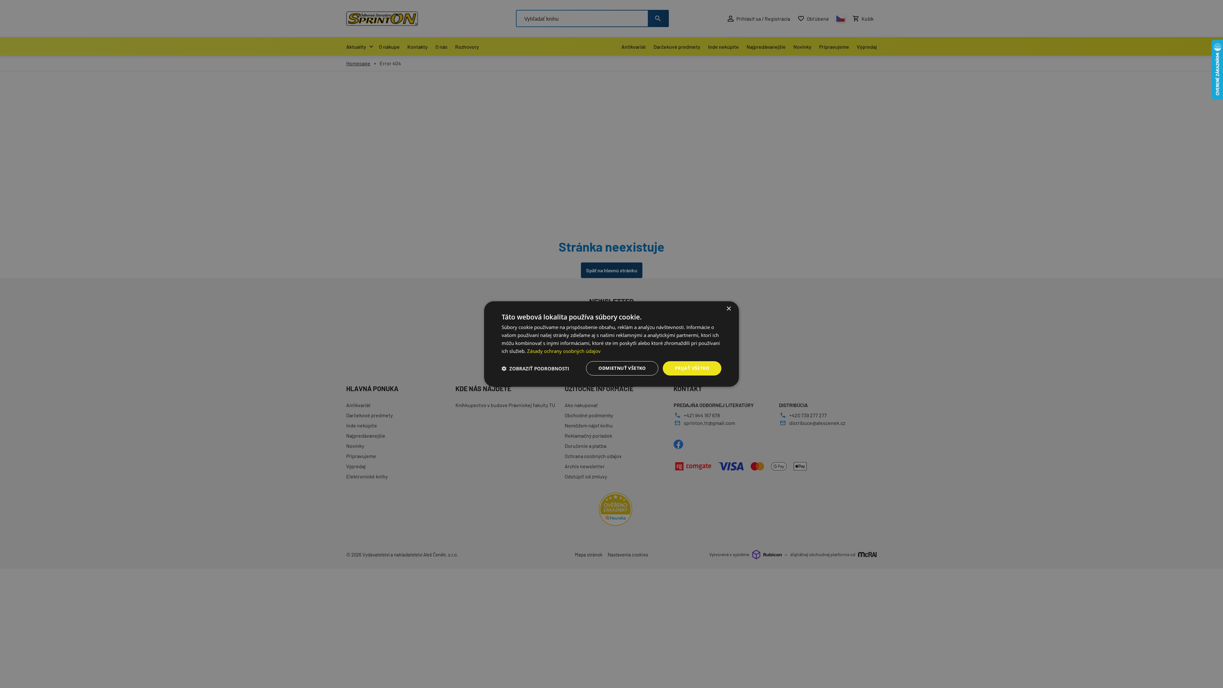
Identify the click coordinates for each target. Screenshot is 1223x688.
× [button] (728, 308)
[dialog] (611, 344)
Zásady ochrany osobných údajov (564, 351)
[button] (535, 368)
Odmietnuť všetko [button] (622, 368)
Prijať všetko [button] (692, 368)
